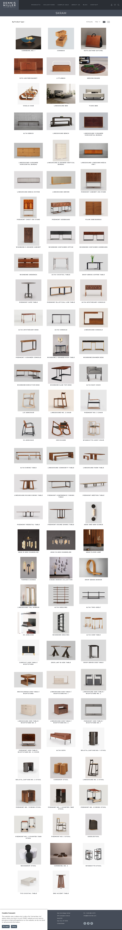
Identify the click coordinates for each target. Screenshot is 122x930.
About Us (76, 4)
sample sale (63, 4)
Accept (6, 926)
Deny (14, 926)
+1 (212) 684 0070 (91, 913)
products (36, 4)
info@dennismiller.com (89, 915)
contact (94, 4)
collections (49, 4)
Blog (85, 4)
